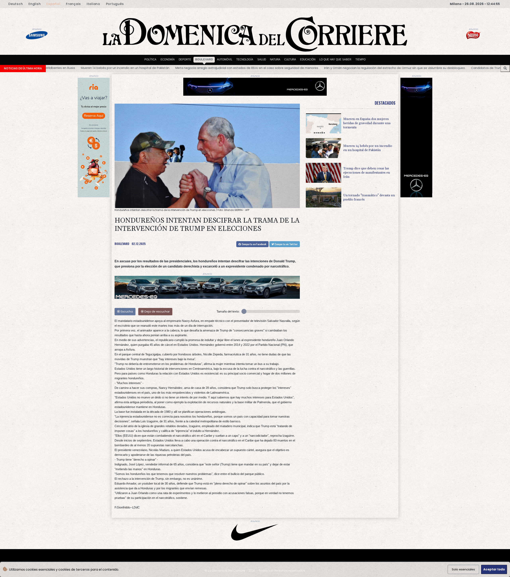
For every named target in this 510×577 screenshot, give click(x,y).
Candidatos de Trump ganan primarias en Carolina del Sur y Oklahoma (416, 68)
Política (150, 59)
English (34, 4)
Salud (261, 59)
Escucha (126, 312)
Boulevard (204, 59)
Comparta (253, 244)
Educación (307, 59)
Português (115, 4)
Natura (275, 59)
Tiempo (360, 59)
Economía (168, 59)
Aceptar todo (494, 569)
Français (73, 4)
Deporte (185, 59)
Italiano (93, 4)
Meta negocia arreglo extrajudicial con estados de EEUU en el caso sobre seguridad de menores (139, 68)
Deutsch (15, 4)
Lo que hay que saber (335, 59)
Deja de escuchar (157, 312)
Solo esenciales (463, 569)
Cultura (290, 59)
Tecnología (244, 59)
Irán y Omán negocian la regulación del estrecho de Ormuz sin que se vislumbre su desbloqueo (287, 68)
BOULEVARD (122, 243)
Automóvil (224, 59)
